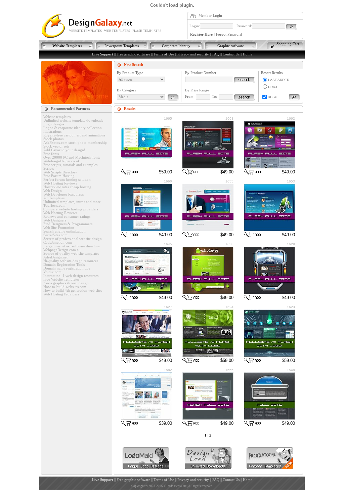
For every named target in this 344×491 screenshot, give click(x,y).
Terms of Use (164, 54)
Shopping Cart (287, 44)
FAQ (215, 54)
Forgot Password (229, 34)
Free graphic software (133, 54)
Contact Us (231, 54)
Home (247, 54)
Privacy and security (193, 54)
